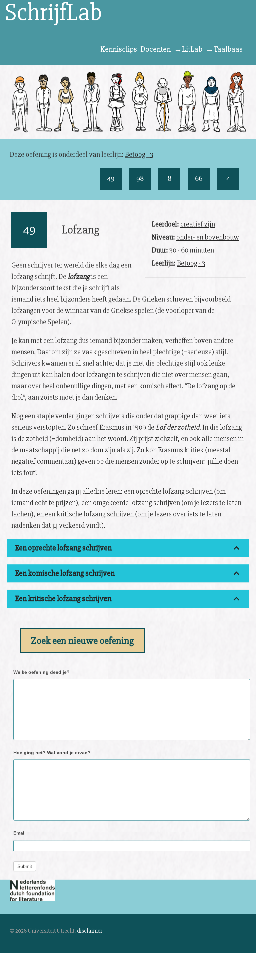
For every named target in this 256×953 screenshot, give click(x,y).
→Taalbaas (224, 49)
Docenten (155, 49)
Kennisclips (118, 49)
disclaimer (89, 930)
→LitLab (188, 49)
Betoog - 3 (139, 154)
